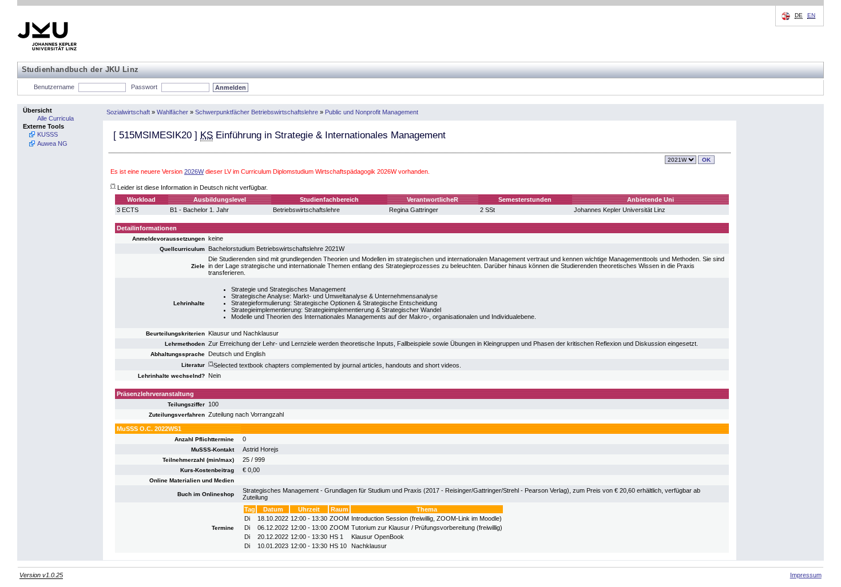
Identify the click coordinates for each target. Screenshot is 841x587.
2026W (194, 171)
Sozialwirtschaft (128, 112)
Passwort (144, 86)
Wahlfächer (172, 112)
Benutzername (54, 86)
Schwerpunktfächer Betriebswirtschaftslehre (256, 112)
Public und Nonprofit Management (371, 112)
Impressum (806, 575)
